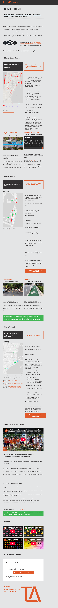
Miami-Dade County (9, 14)
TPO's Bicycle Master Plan (15, 387)
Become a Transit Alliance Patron (23, 572)
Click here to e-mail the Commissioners (35, 270)
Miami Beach (19, 14)
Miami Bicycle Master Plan (15, 386)
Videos (12, 16)
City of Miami (27, 14)
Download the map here (8, 112)
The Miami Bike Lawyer (20, 509)
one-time (13, 577)
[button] (52, 2)
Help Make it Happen (21, 16)
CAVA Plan (33, 160)
